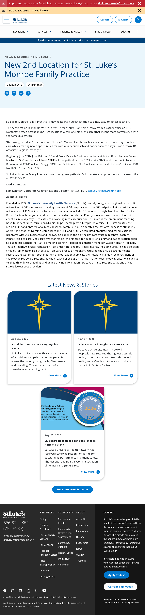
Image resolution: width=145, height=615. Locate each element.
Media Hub (64, 558)
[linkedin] (21, 590)
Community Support (64, 544)
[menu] (6, 19)
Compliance (8, 606)
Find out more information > (116, 3)
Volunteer (63, 564)
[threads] (28, 591)
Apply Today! (116, 575)
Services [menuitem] (42, 31)
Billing (43, 519)
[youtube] (44, 590)
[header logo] (20, 20)
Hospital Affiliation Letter (48, 552)
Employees (82, 531)
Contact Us (82, 525)
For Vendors (46, 544)
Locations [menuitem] (19, 31)
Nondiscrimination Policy (73, 603)
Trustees (81, 560)
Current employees (120, 586)
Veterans (44, 570)
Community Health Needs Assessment (65, 532)
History (80, 536)
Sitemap (37, 606)
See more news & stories (72, 489)
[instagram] (13, 590)
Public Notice (43, 603)
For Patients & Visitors (47, 536)
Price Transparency (47, 562)
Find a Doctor (103, 31)
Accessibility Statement (26, 603)
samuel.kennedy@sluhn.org (104, 190)
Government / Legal (23, 606)
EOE (4, 603)
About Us (81, 519)
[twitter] (36, 590)
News (79, 548)
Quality (80, 554)
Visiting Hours (47, 576)
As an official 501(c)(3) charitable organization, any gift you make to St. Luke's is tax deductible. (39, 597)
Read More (42, 10)
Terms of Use (56, 603)
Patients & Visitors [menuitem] (71, 31)
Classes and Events (64, 521)
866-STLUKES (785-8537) (15, 525)
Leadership (82, 542)
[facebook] (5, 590)
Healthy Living (65, 552)
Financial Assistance (45, 527)
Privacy (12, 603)
